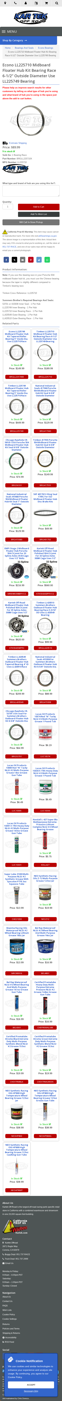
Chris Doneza (23, 1398)
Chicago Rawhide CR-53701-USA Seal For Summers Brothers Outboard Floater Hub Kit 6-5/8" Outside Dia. (16, 716)
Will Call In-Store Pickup (31, 222)
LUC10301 (16, 864)
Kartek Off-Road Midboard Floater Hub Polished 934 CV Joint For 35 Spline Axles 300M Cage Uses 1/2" (16, 607)
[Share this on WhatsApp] (47, 260)
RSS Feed (9, 1342)
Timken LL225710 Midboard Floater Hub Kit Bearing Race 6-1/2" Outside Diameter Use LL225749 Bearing (45, 336)
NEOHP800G (45, 1135)
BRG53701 (17, 756)
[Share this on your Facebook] (6, 260)
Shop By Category (13, 40)
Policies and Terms (11, 1329)
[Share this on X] (14, 260)
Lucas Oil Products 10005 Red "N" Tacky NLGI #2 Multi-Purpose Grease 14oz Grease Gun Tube (17, 770)
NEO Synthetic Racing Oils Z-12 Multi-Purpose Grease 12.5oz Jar (45, 878)
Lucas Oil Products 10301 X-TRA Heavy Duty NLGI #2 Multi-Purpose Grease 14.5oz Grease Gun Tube (16, 828)
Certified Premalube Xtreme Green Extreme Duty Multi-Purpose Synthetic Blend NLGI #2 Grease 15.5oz (45, 1041)
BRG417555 (45, 485)
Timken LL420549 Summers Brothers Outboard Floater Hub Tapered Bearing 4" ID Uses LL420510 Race (16, 661)
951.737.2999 (22, 1259)
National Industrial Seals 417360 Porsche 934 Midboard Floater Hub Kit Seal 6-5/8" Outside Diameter (45, 390)
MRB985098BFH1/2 (17, 593)
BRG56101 (17, 485)
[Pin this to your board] (31, 260)
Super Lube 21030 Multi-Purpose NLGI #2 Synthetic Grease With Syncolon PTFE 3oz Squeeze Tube (16, 879)
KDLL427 (45, 864)
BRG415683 (16, 539)
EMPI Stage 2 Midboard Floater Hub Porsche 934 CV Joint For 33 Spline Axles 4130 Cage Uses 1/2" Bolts (16, 553)
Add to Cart (38, 207)
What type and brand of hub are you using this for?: (29, 183)
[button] (26, 3)
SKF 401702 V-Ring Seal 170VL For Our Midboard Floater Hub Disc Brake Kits (45, 498)
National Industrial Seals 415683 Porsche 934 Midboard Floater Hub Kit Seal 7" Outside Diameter (17, 499)
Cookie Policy (15, 1377)
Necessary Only (31, 1391)
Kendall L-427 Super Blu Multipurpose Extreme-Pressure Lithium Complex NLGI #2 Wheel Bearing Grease (45, 824)
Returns (6, 1324)
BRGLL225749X (16, 376)
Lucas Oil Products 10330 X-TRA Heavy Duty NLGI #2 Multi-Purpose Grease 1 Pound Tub (45, 772)
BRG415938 (45, 702)
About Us (6, 1297)
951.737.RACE (23, 1254)
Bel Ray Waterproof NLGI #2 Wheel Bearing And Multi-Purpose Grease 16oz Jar (45, 931)
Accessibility (10, 1337)
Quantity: (7, 202)
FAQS (5, 1306)
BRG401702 (45, 539)
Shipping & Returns (11, 1333)
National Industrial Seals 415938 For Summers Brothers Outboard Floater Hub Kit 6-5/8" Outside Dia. (45, 661)
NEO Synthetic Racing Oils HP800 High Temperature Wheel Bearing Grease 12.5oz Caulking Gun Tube (16, 1149)
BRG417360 (45, 431)
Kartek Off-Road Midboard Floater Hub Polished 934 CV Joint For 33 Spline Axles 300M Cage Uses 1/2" (45, 553)
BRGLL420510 (45, 647)
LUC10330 (45, 810)
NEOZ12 (45, 919)
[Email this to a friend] (22, 260)
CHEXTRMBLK (16, 1081)
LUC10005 (16, 810)
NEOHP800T (17, 1190)
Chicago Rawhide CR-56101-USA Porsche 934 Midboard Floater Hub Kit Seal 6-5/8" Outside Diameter (17, 444)
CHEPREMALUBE (45, 1027)
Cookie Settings (9, 1319)
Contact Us (7, 1301)
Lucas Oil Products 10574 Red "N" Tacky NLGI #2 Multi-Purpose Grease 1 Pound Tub (45, 717)
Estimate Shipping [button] (18, 143)
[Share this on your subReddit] (39, 260)
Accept (31, 1385)
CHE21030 (17, 919)
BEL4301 (17, 1027)
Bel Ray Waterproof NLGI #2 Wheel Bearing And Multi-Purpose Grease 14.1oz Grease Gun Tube (16, 987)
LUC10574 (45, 756)
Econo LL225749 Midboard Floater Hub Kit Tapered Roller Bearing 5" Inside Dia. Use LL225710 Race (16, 336)
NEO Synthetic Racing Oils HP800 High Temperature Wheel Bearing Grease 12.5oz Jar (16, 1095)
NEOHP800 (16, 1135)
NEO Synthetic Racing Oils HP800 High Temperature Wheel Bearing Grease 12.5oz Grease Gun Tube (45, 1095)
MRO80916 (16, 973)
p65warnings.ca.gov (48, 236)
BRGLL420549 (16, 702)
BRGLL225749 (16, 431)
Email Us (9, 1263)
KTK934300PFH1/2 (45, 593)
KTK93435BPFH (16, 647)
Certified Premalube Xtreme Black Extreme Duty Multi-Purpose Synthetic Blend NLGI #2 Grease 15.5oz (16, 1041)
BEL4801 (45, 973)
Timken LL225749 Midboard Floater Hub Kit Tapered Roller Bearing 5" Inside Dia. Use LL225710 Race (16, 390)
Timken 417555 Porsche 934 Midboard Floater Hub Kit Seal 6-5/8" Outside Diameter (45, 443)
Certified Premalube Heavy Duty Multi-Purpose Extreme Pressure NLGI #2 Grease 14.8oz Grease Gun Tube (45, 988)
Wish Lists (7, 1310)
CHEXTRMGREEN (45, 1081)
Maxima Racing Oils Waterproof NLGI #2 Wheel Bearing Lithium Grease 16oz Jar (17, 931)
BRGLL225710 (45, 376)
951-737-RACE (9, 247)
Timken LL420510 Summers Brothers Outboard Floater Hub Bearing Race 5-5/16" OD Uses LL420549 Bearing (45, 608)
